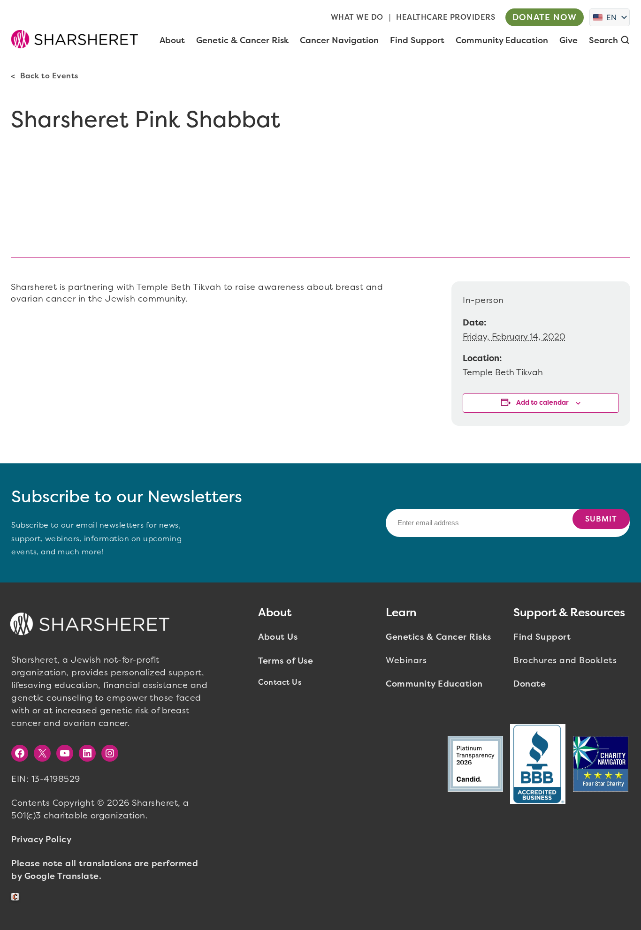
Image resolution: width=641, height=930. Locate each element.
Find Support (542, 637)
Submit (601, 518)
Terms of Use (285, 661)
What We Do (357, 17)
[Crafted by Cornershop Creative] (17, 897)
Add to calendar (542, 403)
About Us (278, 637)
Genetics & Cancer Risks (438, 637)
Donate (529, 684)
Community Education (434, 684)
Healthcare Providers (445, 17)
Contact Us (279, 682)
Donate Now (544, 17)
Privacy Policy (41, 839)
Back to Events (49, 75)
